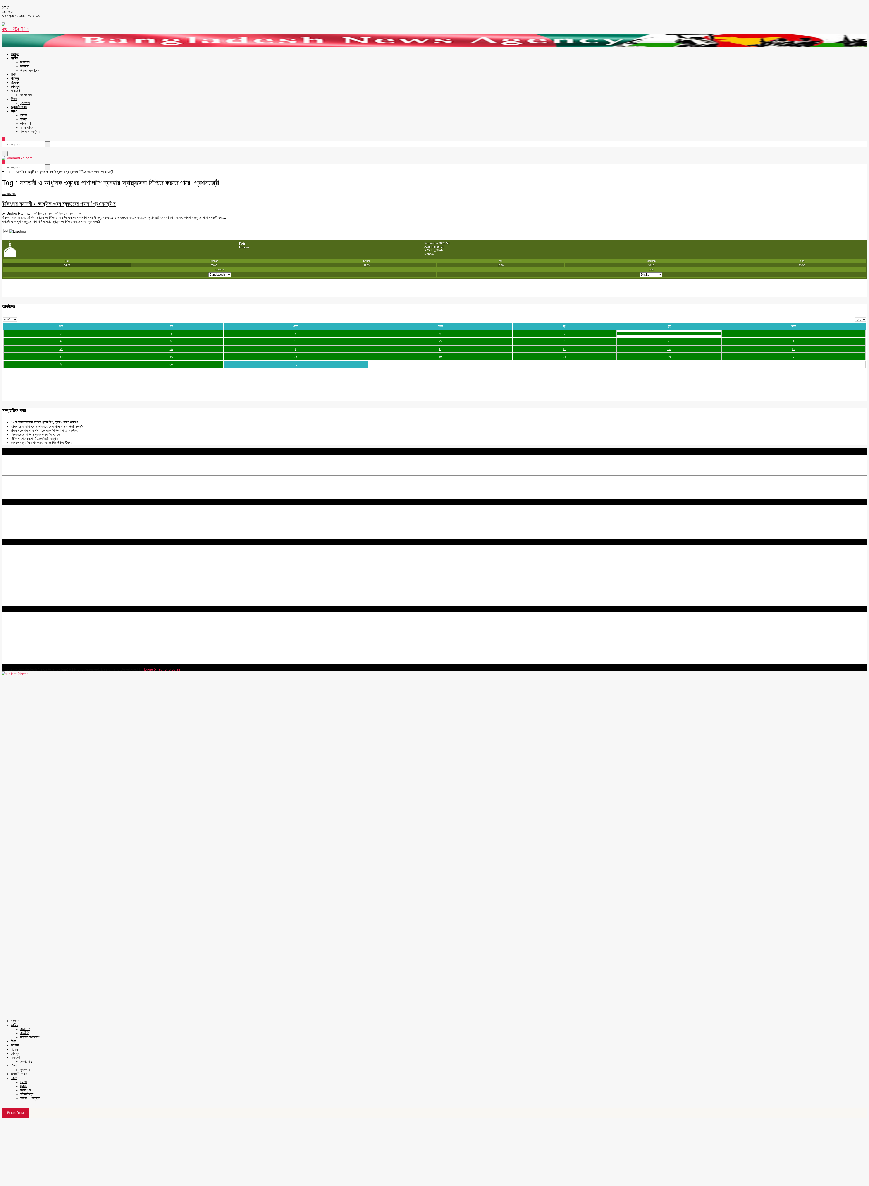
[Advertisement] (434, 1152)
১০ (295, 341)
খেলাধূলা (15, 87)
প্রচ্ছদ (15, 54)
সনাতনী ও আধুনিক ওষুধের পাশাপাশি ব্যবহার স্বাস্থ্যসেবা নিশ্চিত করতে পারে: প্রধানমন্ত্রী (51, 222)
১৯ (564, 349)
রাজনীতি (24, 66)
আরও (14, 111)
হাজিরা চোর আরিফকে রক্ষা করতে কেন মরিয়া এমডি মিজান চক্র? (47, 426)
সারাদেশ (15, 91)
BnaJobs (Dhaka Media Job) (25, 579)
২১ (793, 349)
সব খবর (12, 194)
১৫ (61, 349)
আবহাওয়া (25, 123)
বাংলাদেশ (25, 62)
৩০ (171, 364)
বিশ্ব (13, 74)
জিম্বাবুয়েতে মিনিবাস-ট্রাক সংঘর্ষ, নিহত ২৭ (35, 434)
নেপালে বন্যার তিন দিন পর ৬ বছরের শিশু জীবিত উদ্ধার (41, 443)
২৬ (564, 356)
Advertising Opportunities (22, 572)
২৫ (440, 356)
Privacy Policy (13, 559)
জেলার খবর (26, 95)
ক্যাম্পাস (25, 103)
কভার (5, 194)
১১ (440, 341)
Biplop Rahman (19, 213)
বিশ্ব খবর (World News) (18, 595)
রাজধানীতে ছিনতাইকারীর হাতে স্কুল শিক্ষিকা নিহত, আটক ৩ (44, 430)
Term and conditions (18, 563)
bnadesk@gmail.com (32, 662)
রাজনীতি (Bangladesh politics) (24, 599)
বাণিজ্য (15, 78)
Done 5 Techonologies (162, 669)
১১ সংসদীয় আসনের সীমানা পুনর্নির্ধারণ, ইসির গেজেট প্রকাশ (44, 422)
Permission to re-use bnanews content (32, 568)
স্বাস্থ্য (23, 119)
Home (7, 172)
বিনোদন (15, 82)
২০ (669, 349)
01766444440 (39, 642)
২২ (61, 356)
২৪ (295, 356)
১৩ (669, 341)
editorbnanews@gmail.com (51, 634)
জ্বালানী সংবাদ (19, 107)
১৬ (171, 349)
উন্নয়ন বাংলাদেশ (29, 70)
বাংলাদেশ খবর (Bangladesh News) (26, 591)
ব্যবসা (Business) (14, 603)
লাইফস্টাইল (26, 127)
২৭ (669, 356)
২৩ (171, 356)
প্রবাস (23, 115)
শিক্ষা (14, 99)
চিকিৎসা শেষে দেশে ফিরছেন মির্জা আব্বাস (34, 438)
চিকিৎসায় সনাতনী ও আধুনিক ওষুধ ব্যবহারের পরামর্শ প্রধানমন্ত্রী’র (59, 204)
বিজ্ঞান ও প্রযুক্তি (30, 131)
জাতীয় (14, 58)
